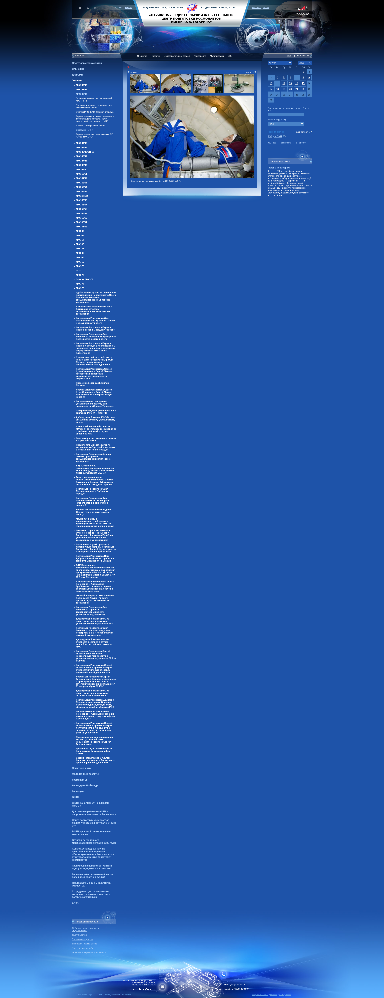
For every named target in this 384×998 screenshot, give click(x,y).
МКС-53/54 (81, 187)
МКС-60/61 (81, 222)
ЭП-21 (79, 270)
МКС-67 (80, 253)
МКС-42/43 (81, 85)
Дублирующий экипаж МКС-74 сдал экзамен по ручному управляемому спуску (95, 419)
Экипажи (77, 80)
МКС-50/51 (81, 174)
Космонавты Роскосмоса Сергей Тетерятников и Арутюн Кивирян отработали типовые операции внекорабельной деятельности (94, 668)
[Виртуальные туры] (192, 997)
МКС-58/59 (81, 213)
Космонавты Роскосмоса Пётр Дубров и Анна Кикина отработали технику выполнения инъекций (95, 558)
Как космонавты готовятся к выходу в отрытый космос (96, 439)
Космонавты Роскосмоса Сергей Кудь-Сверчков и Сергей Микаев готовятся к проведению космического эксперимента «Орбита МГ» (94, 374)
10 (271, 83)
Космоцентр (79, 791)
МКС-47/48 (81, 160)
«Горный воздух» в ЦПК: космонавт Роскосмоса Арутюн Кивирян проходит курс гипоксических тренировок (95, 599)
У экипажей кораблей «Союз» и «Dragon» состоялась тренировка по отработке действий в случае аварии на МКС (96, 430)
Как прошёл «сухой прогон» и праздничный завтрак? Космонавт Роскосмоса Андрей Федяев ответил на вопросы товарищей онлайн (96, 548)
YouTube (272, 142)
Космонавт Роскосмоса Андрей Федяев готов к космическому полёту (93, 512)
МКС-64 (80, 240)
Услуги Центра (79, 935)
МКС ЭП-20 (82, 196)
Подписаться (301, 132)
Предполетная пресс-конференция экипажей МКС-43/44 (94, 106)
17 (271, 89)
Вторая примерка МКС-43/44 (90, 125)
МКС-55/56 (81, 200)
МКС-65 (80, 244)
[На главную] (192, 13)
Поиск (266, 7)
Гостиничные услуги (82, 939)
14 (296, 83)
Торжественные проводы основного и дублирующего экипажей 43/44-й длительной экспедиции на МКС (95, 118)
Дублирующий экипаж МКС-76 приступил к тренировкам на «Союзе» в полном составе (92, 693)
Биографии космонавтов (84, 943)
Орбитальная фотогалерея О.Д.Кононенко (85, 929)
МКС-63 (80, 231)
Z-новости (301, 142)
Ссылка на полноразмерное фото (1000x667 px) (154, 181)
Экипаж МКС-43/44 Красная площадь (95, 112)
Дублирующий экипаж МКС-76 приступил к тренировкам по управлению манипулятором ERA (94, 621)
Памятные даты (81, 768)
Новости (155, 56)
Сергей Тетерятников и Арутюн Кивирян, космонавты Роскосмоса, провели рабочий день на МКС (95, 760)
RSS (289, 55)
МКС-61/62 (81, 226)
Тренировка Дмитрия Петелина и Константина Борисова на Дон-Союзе (94, 751)
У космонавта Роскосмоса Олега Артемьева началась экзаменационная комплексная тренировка (94, 310)
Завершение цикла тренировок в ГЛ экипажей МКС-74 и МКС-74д (96, 411)
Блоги (75, 902)
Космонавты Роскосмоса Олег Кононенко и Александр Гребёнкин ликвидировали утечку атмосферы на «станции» (95, 715)
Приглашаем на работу (84, 948)
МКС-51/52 (81, 178)
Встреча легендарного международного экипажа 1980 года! (94, 841)
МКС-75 (80, 288)
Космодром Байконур (85, 785)
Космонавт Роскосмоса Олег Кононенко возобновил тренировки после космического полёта (96, 336)
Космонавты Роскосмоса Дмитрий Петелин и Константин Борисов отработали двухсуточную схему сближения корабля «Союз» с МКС (95, 703)
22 (303, 89)
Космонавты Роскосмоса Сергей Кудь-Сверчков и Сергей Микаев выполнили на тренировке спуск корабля (94, 393)
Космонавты (79, 779)
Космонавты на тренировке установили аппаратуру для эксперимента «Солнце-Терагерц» (95, 403)
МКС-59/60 (81, 218)
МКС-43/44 (81, 94)
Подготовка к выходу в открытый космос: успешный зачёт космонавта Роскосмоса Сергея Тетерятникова (94, 740)
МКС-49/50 (81, 169)
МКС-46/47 (81, 156)
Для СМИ (77, 74)
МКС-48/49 (81, 165)
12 (284, 83)
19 (284, 89)
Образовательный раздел (177, 56)
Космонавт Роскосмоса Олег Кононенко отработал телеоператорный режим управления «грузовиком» (92, 611)
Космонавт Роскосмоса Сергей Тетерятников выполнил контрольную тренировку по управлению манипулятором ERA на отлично (96, 656)
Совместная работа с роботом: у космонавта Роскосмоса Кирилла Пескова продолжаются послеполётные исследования (94, 361)
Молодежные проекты (85, 774)
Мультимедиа (217, 56)
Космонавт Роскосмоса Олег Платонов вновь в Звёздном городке (92, 491)
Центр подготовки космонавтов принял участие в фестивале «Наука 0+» (94, 823)
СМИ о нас (78, 69)
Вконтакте (286, 142)
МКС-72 (80, 275)
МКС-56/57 (81, 204)
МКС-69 (80, 262)
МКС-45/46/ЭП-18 (85, 152)
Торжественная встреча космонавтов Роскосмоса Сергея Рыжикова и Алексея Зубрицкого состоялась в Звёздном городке (94, 481)
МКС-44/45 (81, 143)
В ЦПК (75, 797)
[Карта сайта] (88, 8)
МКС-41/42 (81, 89)
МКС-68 (80, 257)
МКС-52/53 (81, 182)
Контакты (256, 7)
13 (290, 83)
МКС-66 (80, 248)
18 (277, 89)
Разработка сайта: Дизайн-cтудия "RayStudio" (271, 995)
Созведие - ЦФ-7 (84, 130)
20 (290, 89)
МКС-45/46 (81, 147)
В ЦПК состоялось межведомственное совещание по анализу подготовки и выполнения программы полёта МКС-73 (95, 469)
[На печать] (95, 8)
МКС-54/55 (81, 191)
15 (303, 83)
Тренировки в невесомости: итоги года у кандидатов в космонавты (92, 867)
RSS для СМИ (275, 136)
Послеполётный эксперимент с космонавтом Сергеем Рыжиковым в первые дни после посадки (95, 447)
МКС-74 (80, 284)
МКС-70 (80, 266)
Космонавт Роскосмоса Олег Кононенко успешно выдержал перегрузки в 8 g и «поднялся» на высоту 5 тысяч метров (94, 631)
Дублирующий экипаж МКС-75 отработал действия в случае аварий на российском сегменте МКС (94, 643)
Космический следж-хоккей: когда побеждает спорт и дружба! (92, 875)
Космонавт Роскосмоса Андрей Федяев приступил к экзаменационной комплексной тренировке (93, 457)
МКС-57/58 (81, 209)
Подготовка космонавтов (87, 63)
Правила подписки (276, 132)
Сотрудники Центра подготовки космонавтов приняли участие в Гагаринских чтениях (91, 894)
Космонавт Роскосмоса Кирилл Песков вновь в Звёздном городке (95, 328)
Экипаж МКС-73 (84, 279)
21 (296, 89)
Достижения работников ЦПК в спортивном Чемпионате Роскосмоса (94, 813)
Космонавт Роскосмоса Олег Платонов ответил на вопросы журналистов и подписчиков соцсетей (93, 501)
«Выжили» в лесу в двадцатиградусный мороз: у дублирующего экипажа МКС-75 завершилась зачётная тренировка (95, 522)
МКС (230, 56)
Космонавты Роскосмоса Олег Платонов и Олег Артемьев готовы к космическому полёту (95, 320)
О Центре (142, 56)
